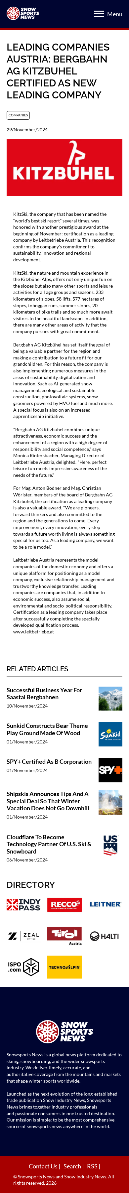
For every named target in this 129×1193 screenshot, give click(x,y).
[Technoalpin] (64, 968)
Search (73, 1166)
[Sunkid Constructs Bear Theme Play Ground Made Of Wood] (111, 736)
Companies (18, 115)
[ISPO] (24, 968)
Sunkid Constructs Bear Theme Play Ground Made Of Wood (47, 729)
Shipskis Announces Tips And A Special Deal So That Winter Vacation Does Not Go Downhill (48, 801)
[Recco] (64, 905)
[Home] (64, 1032)
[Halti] (105, 937)
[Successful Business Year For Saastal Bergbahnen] (111, 701)
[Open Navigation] (99, 14)
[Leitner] (105, 905)
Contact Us (44, 1166)
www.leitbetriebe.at (33, 631)
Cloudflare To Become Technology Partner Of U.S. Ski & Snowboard (49, 844)
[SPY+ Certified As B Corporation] (111, 771)
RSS (93, 1166)
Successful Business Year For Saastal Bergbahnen (44, 694)
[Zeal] (24, 937)
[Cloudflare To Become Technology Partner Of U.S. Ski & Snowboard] (111, 852)
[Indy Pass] (24, 905)
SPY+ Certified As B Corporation (49, 761)
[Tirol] (64, 937)
